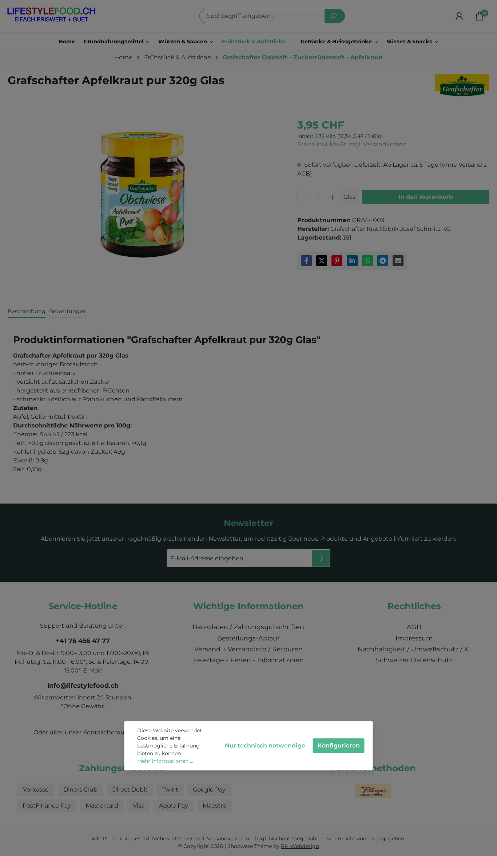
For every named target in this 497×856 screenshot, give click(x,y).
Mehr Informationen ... (165, 761)
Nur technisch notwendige (265, 745)
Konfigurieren (339, 745)
